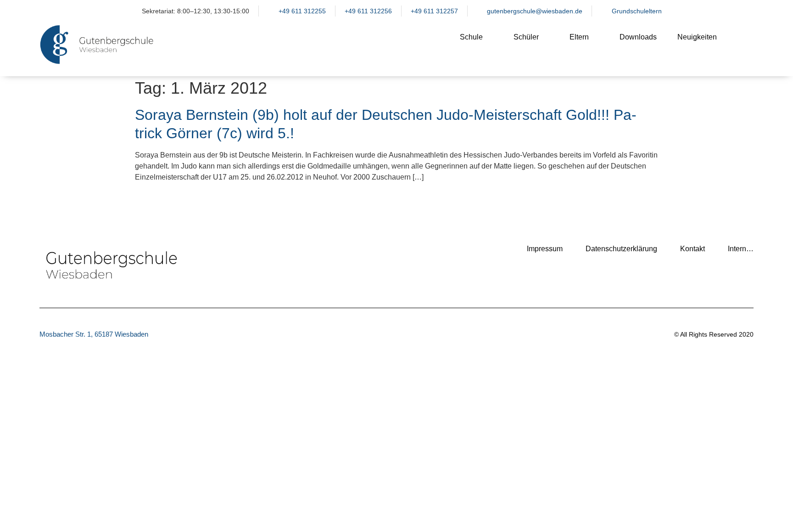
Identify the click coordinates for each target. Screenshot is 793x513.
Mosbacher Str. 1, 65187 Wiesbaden (93, 334)
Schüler (526, 37)
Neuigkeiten (697, 37)
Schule (471, 37)
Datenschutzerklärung (621, 249)
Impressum (545, 249)
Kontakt (692, 249)
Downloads (638, 37)
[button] (742, 44)
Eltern (579, 37)
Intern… (741, 249)
